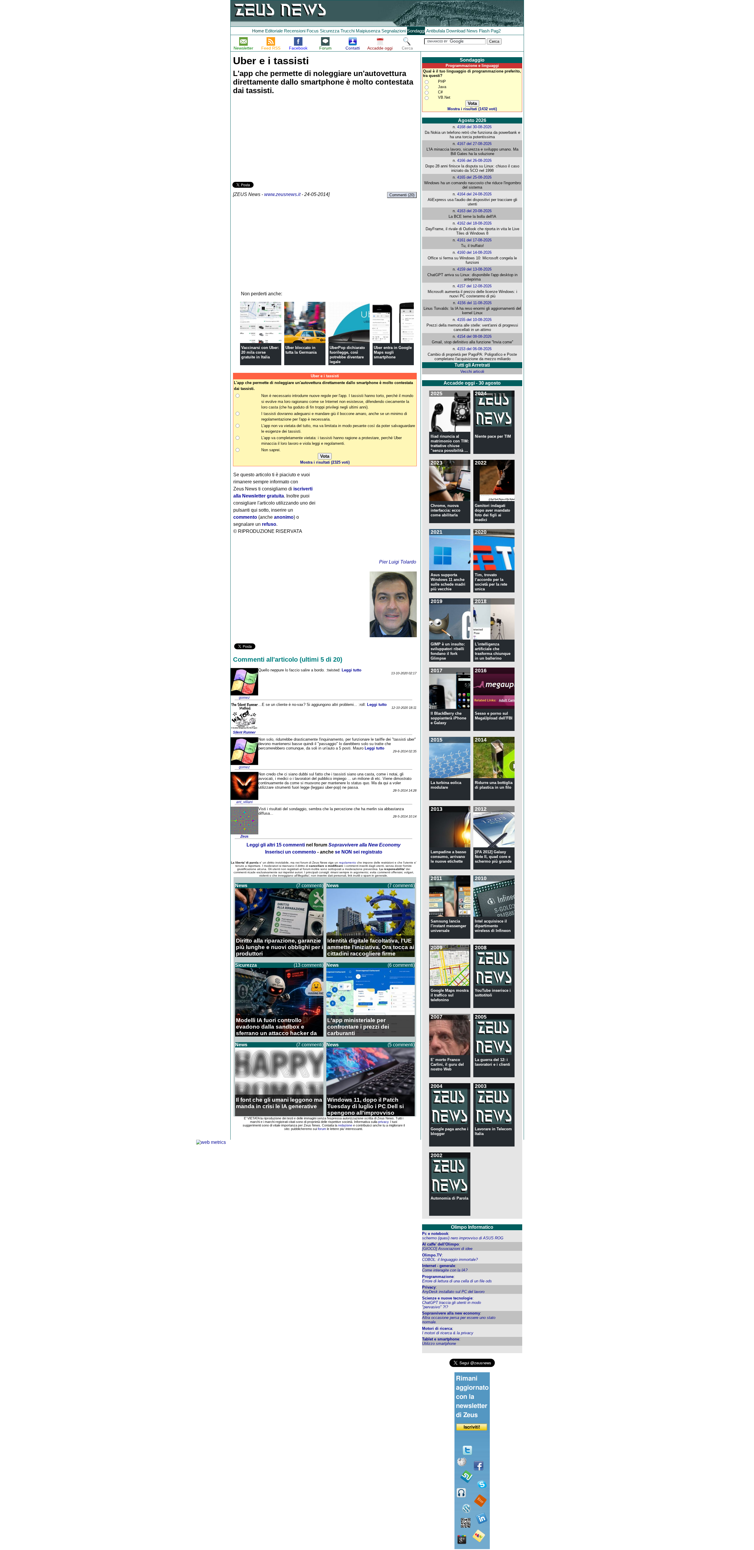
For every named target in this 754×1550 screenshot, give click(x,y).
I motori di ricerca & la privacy (447, 1333)
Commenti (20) (401, 195)
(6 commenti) (401, 965)
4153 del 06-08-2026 (474, 349)
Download (455, 30)
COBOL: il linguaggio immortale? (450, 1259)
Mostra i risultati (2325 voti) (325, 462)
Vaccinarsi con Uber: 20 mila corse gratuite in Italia (260, 352)
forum (322, 1129)
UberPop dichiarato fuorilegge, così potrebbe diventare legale (347, 354)
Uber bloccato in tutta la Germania (301, 350)
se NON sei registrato (358, 851)
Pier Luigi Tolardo (397, 561)
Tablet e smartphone (440, 1339)
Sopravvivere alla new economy (451, 1313)
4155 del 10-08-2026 (474, 319)
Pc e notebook (435, 1233)
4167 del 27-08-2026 (474, 143)
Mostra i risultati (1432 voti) (472, 109)
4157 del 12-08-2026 (474, 286)
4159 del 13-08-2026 (474, 269)
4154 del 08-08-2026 (474, 336)
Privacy (429, 1287)
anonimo (284, 517)
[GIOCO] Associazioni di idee (447, 1248)
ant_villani (244, 802)
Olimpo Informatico (472, 1227)
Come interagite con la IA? (444, 1270)
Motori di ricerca (437, 1328)
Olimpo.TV (432, 1255)
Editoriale (274, 30)
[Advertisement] (276, 139)
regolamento (347, 862)
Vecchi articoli (472, 371)
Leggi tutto (351, 670)
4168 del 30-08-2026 (474, 127)
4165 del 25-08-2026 (474, 177)
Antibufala (435, 30)
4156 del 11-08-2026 (474, 303)
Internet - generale (438, 1266)
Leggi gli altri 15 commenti (276, 844)
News (472, 30)
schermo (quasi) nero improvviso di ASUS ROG (462, 1238)
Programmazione (438, 1276)
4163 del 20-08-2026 (474, 211)
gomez (244, 698)
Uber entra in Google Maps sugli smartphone (393, 352)
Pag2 (496, 30)
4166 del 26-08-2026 (474, 160)
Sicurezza (329, 30)
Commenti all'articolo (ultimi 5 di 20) (287, 659)
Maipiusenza (368, 30)
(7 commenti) (309, 885)
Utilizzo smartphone (439, 1343)
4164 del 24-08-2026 (474, 194)
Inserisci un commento (290, 851)
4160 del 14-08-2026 (474, 252)
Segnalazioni (393, 30)
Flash (484, 30)
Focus (313, 30)
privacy (383, 1122)
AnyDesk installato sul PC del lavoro (453, 1291)
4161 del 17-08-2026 (474, 240)
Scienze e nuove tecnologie (447, 1298)
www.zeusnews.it (282, 194)
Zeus (244, 836)
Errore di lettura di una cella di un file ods (457, 1281)
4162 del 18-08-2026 (474, 223)
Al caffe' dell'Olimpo (440, 1244)
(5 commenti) (401, 1044)
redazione (345, 1125)
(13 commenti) (308, 965)
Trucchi (347, 30)
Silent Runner (244, 732)
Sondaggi (416, 30)
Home (258, 30)
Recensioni (294, 30)
